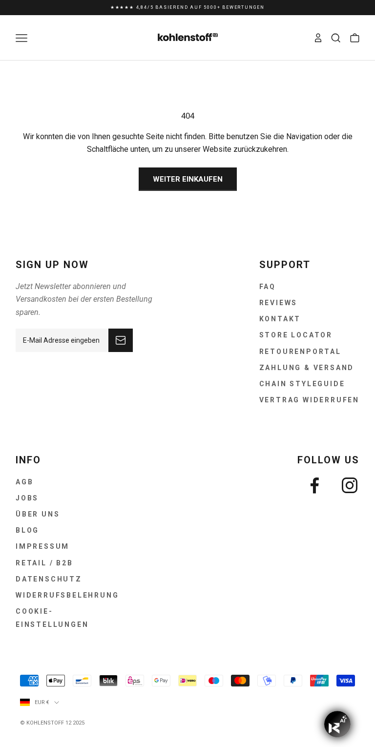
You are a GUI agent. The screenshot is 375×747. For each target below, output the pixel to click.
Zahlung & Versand (306, 368)
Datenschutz (49, 579)
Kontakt (280, 319)
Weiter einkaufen (188, 179)
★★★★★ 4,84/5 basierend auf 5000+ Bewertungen (187, 7)
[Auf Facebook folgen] (314, 485)
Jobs (27, 498)
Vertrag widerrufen (309, 400)
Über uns (38, 514)
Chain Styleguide (302, 384)
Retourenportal (300, 351)
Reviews (278, 303)
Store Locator (296, 335)
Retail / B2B (44, 563)
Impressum (42, 546)
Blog (27, 530)
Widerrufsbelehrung (67, 595)
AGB (24, 482)
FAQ (267, 286)
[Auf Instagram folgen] (349, 485)
